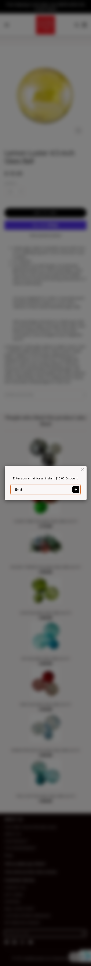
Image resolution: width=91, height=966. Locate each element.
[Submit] (75, 489)
